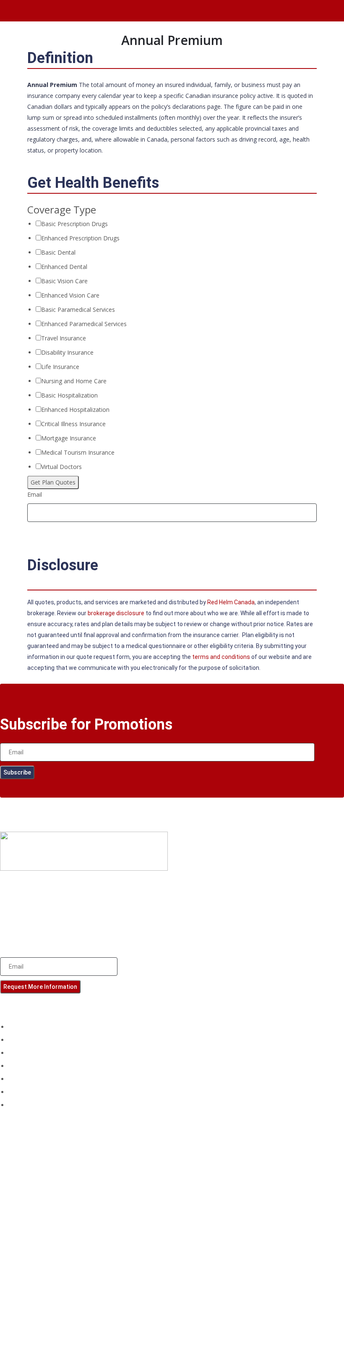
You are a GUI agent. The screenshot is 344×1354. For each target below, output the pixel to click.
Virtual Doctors (61, 467)
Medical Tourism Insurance (78, 452)
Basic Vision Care (64, 281)
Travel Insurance (63, 338)
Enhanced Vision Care (70, 295)
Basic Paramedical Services (78, 309)
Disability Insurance (67, 352)
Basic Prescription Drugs (74, 224)
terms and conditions (221, 656)
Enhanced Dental (64, 267)
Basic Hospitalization (69, 395)
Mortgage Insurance (68, 438)
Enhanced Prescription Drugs (80, 238)
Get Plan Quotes (53, 482)
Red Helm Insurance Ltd (213, 1325)
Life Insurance (60, 367)
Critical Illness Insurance (73, 424)
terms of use (98, 910)
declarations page (196, 107)
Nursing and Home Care (74, 381)
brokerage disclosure (28, 932)
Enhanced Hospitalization (75, 410)
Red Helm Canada (231, 602)
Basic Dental (58, 252)
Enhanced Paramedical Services (84, 324)
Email (34, 494)
